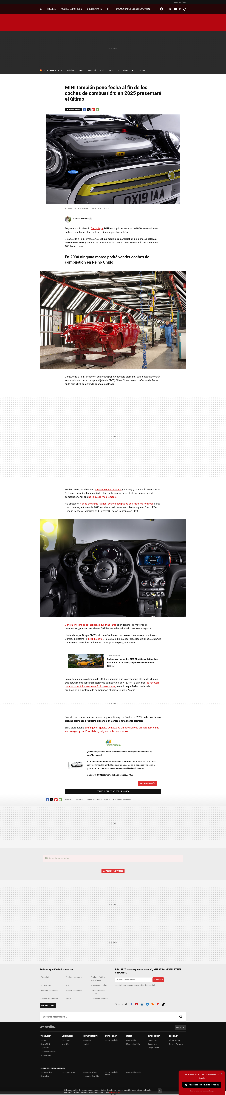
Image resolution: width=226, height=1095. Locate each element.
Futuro (68, 999)
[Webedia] (180, 2)
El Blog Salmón (174, 1040)
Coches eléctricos (94, 800)
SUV (67, 985)
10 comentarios (75, 110)
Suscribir (158, 980)
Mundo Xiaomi (46, 1055)
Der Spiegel (97, 228)
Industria (79, 800)
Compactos (46, 985)
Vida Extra (65, 1044)
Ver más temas (47, 1005)
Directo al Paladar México (111, 1073)
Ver (114, 871)
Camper (81, 70)
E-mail (97, 109)
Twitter (180, 9)
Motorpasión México (133, 1072)
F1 (108, 9)
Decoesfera (152, 1044)
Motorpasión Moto (133, 1044)
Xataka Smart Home (48, 1052)
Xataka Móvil (45, 1044)
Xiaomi (125, 70)
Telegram (161, 9)
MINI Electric (95, 638)
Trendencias (152, 1040)
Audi (133, 70)
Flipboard (93, 109)
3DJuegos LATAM (68, 1072)
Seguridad (92, 70)
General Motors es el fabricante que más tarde (90, 624)
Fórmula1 (45, 977)
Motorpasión (131, 1040)
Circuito (142, 70)
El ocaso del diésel (123, 800)
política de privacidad (147, 985)
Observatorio (94, 9)
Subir (178, 1027)
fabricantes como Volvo (108, 489)
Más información (147, 783)
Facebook (165, 9)
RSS (153, 1004)
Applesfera (45, 1048)
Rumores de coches (49, 990)
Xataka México (46, 1072)
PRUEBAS (51, 9)
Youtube (175, 9)
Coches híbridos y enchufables (98, 978)
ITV (118, 70)
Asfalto (102, 70)
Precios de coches (74, 990)
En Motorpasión (113, 656)
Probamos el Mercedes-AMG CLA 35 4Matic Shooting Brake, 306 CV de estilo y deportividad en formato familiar (132, 662)
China (111, 70)
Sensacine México (90, 1072)
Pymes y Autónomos (176, 1044)
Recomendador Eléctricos (130, 9)
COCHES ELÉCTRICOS (71, 9)
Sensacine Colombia (91, 1076)
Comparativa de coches (97, 992)
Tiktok (184, 9)
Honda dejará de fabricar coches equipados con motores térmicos (116, 503)
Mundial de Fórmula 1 (100, 999)
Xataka (43, 1040)
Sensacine (87, 1040)
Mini (108, 800)
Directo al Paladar (111, 1040)
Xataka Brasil (45, 1076)
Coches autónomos (49, 999)
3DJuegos (66, 1040)
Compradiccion (153, 1048)
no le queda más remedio (102, 496)
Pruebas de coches (99, 985)
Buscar (181, 1016)
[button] (82, 218)
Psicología (71, 70)
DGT (61, 70)
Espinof (86, 1044)
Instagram (170, 9)
